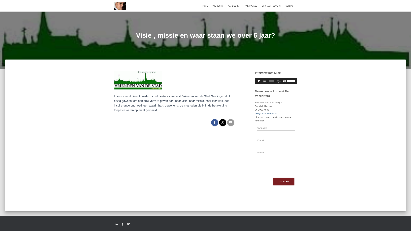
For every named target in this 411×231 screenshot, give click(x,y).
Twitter (128, 224)
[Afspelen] (259, 81)
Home (205, 6)
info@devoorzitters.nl (265, 113)
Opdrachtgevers (271, 6)
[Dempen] (284, 81)
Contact (290, 6)
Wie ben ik (218, 6)
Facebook (122, 224)
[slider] (291, 81)
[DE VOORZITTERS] (120, 6)
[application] (276, 81)
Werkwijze (251, 6)
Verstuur (283, 181)
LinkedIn (116, 224)
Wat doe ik (233, 6)
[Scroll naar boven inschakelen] (405, 225)
